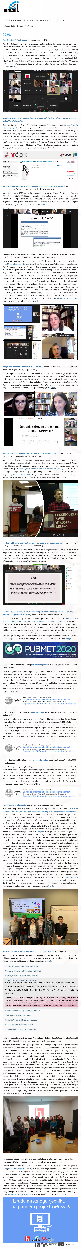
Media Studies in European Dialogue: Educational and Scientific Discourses (33, 186)
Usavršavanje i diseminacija (37, 20)
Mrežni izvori (30, 26)
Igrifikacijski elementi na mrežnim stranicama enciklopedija (43, 468)
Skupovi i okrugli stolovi (14, 26)
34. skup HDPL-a (32, 543)
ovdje (14, 66)
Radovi (52, 20)
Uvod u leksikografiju (16, 264)
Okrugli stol (15, 40)
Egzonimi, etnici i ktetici (20, 474)
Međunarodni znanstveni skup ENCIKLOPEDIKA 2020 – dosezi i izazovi (30, 453)
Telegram (40, 831)
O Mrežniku (9, 20)
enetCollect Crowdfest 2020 (14, 805)
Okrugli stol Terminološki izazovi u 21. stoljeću (22, 366)
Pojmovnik (60, 20)
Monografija (20, 20)
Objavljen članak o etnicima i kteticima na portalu (28, 951)
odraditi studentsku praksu (67, 298)
